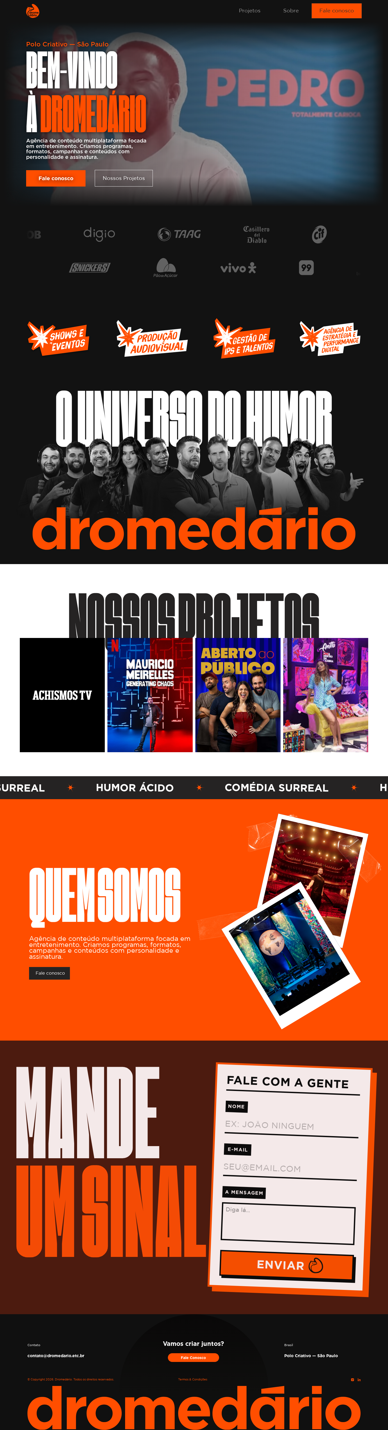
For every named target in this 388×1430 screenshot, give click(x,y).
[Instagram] (352, 1379)
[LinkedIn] (359, 1379)
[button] (250, 10)
